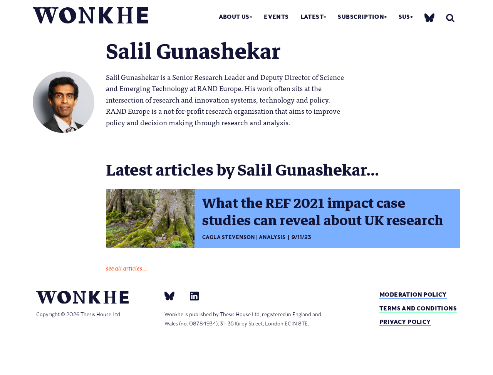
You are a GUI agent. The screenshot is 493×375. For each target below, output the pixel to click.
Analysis (272, 237)
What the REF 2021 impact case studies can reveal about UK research (322, 212)
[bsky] (429, 17)
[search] (450, 17)
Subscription (361, 16)
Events (276, 16)
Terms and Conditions (418, 308)
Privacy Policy (405, 322)
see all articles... (126, 268)
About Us (234, 16)
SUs (404, 16)
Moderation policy (413, 294)
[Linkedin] (191, 296)
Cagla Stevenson (228, 237)
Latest (312, 16)
